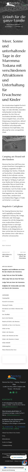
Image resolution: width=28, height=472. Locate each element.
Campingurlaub (5, 298)
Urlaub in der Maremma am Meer (10, 335)
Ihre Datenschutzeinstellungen (15, 467)
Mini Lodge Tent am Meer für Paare (13, 279)
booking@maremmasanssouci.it (10, 407)
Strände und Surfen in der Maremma (10, 321)
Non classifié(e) (6, 314)
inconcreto (9, 26)
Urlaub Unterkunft (6, 343)
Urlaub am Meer (6, 328)
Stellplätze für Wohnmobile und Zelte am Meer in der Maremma (13, 287)
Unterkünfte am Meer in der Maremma (11, 325)
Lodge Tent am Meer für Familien (12, 275)
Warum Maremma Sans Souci (13, 24)
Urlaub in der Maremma (8, 332)
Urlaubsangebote (6, 346)
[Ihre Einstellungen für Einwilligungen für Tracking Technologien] (25, 469)
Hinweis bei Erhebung (8, 470)
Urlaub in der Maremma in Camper (10, 339)
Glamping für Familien (7, 305)
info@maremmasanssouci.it (13, 415)
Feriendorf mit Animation (8, 301)
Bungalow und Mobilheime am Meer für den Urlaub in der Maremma (13, 271)
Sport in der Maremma (7, 318)
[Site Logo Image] (13, 4)
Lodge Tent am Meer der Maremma (13, 282)
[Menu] (24, 5)
